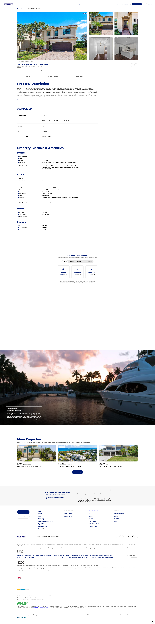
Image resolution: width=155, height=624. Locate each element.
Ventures (91, 524)
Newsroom (117, 515)
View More (76, 472)
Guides (116, 516)
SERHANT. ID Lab (68, 516)
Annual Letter (92, 521)
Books (115, 521)
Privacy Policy (82, 501)
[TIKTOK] (132, 536)
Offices (91, 516)
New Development (93, 4)
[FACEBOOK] (118, 536)
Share (39, 70)
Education (116, 518)
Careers (91, 518)
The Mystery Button (94, 526)
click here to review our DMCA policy (40, 607)
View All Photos (125, 48)
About (90, 513)
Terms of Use (88, 501)
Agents (101, 4)
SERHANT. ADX (67, 515)
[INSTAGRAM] (121, 536)
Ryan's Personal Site (94, 523)
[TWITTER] (128, 536)
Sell (86, 4)
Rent (83, 4)
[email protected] (93, 510)
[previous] (132, 65)
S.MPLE (90, 515)
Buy (79, 4)
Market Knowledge (119, 513)
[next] (136, 65)
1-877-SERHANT (110, 4)
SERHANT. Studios (68, 513)
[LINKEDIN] (125, 536)
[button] (123, 4)
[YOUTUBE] (136, 536)
